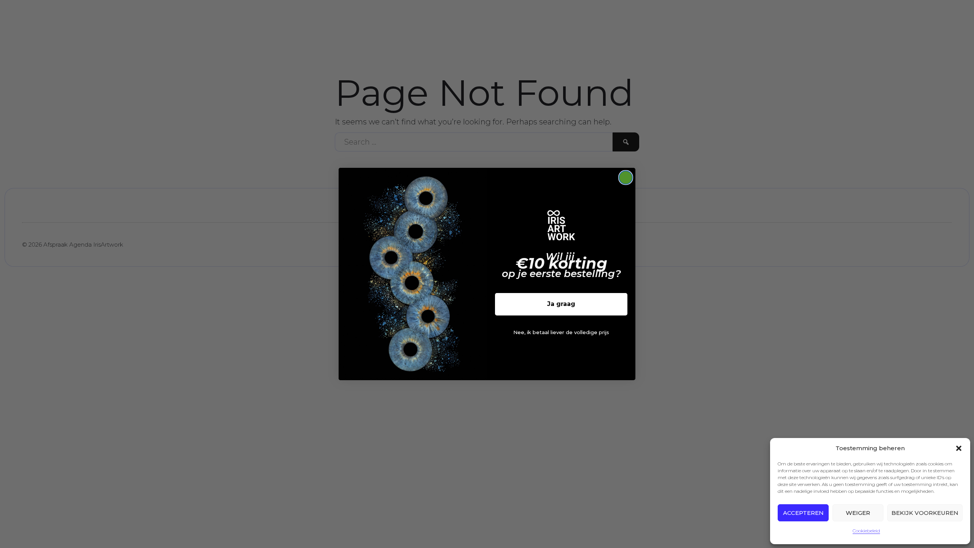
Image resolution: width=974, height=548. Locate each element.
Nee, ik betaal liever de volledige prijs (561, 332)
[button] (959, 448)
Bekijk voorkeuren (924, 512)
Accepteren (803, 512)
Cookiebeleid (866, 531)
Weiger (858, 512)
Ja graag (561, 303)
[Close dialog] (625, 177)
